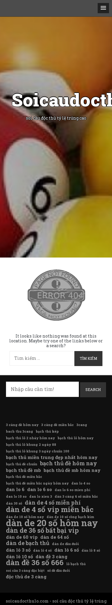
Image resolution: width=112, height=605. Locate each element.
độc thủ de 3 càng (26, 577)
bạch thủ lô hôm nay (75, 438)
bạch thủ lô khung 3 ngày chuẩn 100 (37, 451)
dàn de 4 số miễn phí (53, 502)
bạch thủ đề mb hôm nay (72, 470)
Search (93, 389)
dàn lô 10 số (19, 556)
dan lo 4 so (80, 483)
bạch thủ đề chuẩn (21, 464)
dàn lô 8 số (91, 550)
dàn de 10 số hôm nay (25, 517)
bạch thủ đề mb (23, 470)
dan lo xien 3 (40, 496)
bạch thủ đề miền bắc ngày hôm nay (37, 483)
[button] (103, 8)
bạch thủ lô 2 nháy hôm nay (30, 438)
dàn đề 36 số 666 (35, 562)
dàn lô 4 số (42, 550)
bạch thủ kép (47, 431)
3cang (81, 425)
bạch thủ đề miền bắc (24, 477)
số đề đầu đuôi (58, 570)
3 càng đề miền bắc (57, 425)
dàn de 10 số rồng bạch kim (70, 517)
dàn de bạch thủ (27, 543)
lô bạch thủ (76, 564)
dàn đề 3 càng (51, 556)
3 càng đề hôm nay (22, 425)
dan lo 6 (15, 489)
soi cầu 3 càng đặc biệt (25, 570)
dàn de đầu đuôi (65, 544)
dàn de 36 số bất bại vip (42, 530)
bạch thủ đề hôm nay (68, 463)
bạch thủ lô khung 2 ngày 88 (31, 445)
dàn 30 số (14, 503)
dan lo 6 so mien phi (72, 490)
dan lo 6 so (39, 489)
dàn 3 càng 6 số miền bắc (76, 496)
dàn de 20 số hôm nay (52, 523)
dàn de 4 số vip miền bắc (49, 509)
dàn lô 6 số (66, 550)
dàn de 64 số (54, 537)
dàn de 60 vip (22, 537)
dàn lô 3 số (18, 550)
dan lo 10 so (16, 496)
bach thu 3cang (19, 431)
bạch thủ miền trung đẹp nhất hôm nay (52, 457)
